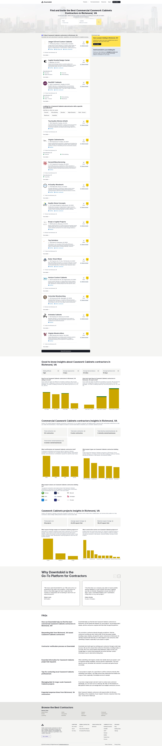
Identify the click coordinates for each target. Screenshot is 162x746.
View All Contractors (66, 351)
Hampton (83, 712)
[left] (114, 576)
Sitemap (116, 730)
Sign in (109, 1)
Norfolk (43, 713)
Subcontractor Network (84, 728)
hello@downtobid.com (64, 744)
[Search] (98, 22)
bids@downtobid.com (112, 52)
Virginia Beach (104, 713)
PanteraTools (106, 737)
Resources (103, 1)
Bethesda (103, 715)
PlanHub (105, 732)
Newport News (45, 712)
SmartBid (105, 728)
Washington (83, 715)
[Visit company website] (83, 42)
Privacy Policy (117, 744)
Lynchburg (44, 715)
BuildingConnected (108, 726)
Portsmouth (103, 712)
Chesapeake (64, 713)
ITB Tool (81, 726)
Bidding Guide (117, 728)
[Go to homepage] (48, 2)
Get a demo (115, 1)
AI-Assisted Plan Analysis (84, 730)
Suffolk (62, 712)
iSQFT (105, 730)
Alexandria (63, 715)
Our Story (74, 730)
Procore (105, 739)
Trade (63, 20)
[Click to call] (87, 42)
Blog (116, 726)
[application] (60, 399)
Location (82, 20)
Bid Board (94, 726)
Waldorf (83, 713)
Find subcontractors (95, 1)
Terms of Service (108, 744)
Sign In (73, 728)
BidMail (105, 735)
